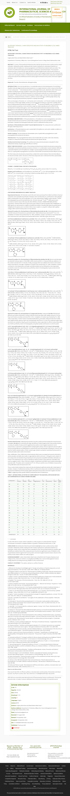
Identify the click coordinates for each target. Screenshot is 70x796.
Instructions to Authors (40, 766)
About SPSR (59, 768)
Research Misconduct (60, 776)
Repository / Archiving (45, 781)
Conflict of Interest (33, 776)
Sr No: (13, 687)
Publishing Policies (9, 781)
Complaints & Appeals (10, 778)
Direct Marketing (36, 784)
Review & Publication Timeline (31, 773)
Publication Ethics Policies (59, 778)
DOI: (12, 722)
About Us (12, 766)
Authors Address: (16, 708)
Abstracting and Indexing (37, 771)
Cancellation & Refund (14, 784)
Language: (14, 700)
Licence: (13, 703)
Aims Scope (52, 768)
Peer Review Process (17, 773)
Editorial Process (50, 771)
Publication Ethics (32, 778)
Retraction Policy (22, 778)
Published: (14, 725)
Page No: (13, 690)
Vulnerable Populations (10, 776)
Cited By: (13, 698)
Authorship (43, 776)
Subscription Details (57, 784)
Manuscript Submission (54, 766)
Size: (12, 692)
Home (9, 37)
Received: (14, 715)
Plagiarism (50, 776)
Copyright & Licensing (32, 781)
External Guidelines (58, 773)
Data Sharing (41, 778)
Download (16, 728)
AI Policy (49, 778)
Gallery (11, 768)
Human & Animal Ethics (46, 773)
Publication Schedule (24, 771)
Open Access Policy (20, 781)
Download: (14, 695)
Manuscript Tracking (20, 768)
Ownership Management (11, 771)
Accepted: (14, 720)
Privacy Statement (46, 784)
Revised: (13, 717)
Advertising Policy (26, 784)
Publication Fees (56, 781)
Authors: (13, 705)
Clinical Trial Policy (22, 776)
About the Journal (43, 768)
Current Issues (29, 766)
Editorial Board (20, 766)
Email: (13, 712)
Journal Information (32, 768)
